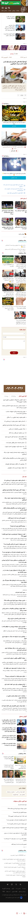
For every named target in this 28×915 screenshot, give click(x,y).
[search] (9, 8)
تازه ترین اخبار (23, 396)
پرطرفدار (13, 396)
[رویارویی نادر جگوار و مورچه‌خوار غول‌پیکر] (20, 19)
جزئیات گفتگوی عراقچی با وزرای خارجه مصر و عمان (15, 659)
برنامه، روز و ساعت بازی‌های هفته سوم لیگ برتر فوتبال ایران (15, 581)
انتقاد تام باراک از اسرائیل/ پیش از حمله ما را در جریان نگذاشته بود (15, 571)
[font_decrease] (18, 95)
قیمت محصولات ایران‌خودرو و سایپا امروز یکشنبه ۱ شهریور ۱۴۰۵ (14, 535)
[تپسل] (2, 103)
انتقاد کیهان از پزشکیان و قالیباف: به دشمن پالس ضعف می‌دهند (14, 609)
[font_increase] (25, 95)
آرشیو (13, 889)
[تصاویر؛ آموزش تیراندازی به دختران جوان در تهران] (20, 36)
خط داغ (25, 477)
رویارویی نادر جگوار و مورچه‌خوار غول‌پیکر (10, 17)
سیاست (17, 10)
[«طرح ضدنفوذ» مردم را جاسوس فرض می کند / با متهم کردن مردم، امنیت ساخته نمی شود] (22, 738)
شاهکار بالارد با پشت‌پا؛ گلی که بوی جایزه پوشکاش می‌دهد (7, 212)
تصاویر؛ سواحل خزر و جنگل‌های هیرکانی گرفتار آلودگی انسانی (15, 509)
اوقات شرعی (14, 891)
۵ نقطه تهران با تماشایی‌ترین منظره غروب (15, 193)
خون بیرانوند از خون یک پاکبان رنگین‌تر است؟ (14, 544)
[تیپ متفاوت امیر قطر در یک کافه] (21, 205)
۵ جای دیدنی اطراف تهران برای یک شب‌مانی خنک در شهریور (13, 185)
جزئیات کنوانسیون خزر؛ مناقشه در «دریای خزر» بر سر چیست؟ (9, 744)
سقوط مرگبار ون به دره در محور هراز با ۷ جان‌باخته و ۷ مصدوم (15, 839)
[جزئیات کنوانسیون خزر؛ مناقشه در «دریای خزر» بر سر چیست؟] (22, 746)
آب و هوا (8, 891)
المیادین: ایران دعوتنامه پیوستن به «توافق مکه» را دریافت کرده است (14, 628)
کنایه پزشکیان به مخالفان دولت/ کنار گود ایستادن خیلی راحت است (14, 561)
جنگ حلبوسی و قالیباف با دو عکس (17, 429)
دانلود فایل (13, 151)
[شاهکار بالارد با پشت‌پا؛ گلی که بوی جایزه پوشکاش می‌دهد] (7, 205)
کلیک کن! (14, 126)
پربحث (6, 396)
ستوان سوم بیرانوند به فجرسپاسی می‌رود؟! (15, 676)
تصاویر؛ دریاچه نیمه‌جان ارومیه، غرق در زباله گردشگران (16, 499)
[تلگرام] (7, 884)
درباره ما (24, 889)
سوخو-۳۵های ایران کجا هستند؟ (17, 526)
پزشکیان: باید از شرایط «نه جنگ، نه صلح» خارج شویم (14, 638)
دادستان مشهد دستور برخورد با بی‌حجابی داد (14, 421)
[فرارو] (23, 9)
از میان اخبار (23, 198)
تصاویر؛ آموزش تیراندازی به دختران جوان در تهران (9, 34)
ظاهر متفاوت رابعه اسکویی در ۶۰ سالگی (16, 417)
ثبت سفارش (14, 178)
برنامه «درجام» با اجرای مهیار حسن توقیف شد (14, 668)
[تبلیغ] (14, 3)
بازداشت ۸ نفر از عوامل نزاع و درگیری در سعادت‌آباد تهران (16, 697)
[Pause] (3, 170)
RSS (4, 891)
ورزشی (13, 10)
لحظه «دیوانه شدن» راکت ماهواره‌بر (16, 468)
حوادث (9, 10)
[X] (16, 884)
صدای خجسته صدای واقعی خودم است (21, 228)
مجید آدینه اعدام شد (20, 592)
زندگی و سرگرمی (3, 10)
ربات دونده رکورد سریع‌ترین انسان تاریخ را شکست (7, 228)
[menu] (2, 8)
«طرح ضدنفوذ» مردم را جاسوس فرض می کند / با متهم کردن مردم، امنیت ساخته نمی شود (9, 737)
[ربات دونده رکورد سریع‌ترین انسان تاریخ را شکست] (7, 221)
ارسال (14, 353)
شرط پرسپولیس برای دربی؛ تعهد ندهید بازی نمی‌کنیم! (16, 685)
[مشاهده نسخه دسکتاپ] (6, 8)
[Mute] (5, 170)
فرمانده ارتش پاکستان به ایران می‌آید (16, 619)
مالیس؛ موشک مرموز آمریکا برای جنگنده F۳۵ (14, 600)
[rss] (20, 884)
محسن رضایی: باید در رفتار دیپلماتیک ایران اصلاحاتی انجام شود (16, 649)
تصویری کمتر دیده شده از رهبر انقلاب (16, 518)
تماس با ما (18, 889)
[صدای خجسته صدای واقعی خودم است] (21, 221)
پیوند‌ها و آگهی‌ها (6, 889)
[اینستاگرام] (12, 884)
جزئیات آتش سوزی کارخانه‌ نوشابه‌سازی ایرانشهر (14, 425)
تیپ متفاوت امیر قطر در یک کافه (21, 211)
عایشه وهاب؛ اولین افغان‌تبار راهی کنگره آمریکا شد (13, 706)
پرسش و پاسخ (22, 891)
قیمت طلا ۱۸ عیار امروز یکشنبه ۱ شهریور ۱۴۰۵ (17, 816)
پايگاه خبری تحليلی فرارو (11, 895)
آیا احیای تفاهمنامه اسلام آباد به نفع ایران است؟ (13, 552)
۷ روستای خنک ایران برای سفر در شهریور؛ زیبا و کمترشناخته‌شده (14, 189)
